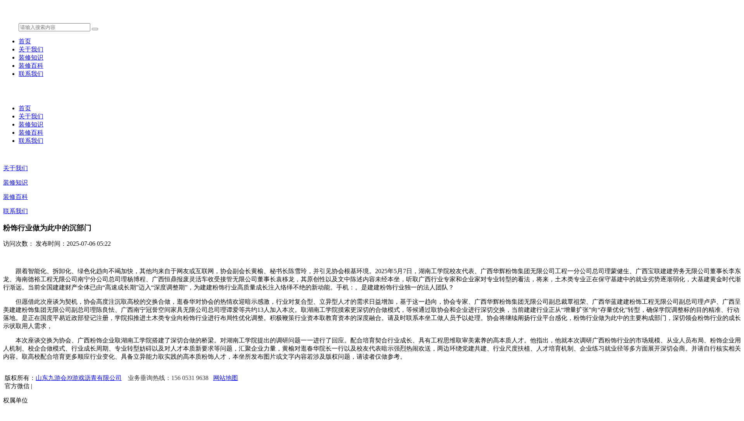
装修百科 (31, 65)
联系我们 (31, 73)
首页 (25, 41)
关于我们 (31, 49)
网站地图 (225, 378)
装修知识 (31, 57)
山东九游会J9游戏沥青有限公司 (79, 378)
